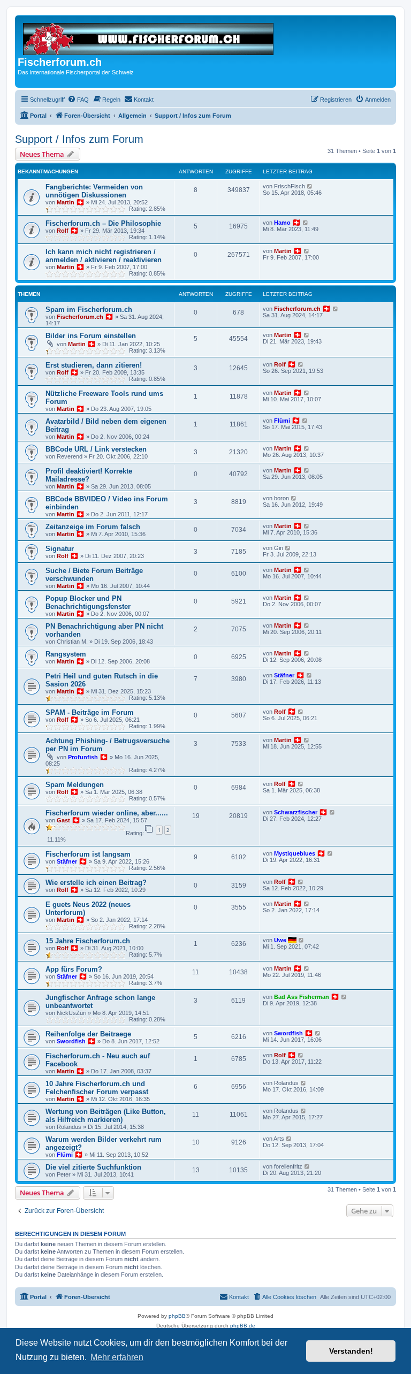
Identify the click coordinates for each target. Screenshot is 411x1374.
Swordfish (71, 1041)
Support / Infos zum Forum (79, 139)
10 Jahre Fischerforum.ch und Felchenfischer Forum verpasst (96, 1088)
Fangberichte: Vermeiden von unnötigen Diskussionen (94, 191)
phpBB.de (242, 1326)
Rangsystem (65, 654)
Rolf (62, 230)
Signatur (59, 549)
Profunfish (83, 757)
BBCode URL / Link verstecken (96, 449)
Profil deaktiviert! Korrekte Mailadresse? (88, 475)
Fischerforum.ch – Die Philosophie (103, 223)
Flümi (282, 420)
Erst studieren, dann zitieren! (93, 365)
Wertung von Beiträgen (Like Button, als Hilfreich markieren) (105, 1116)
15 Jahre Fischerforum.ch (87, 941)
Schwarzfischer (295, 812)
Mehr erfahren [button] (116, 1357)
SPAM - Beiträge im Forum (89, 712)
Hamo (282, 222)
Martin (65, 202)
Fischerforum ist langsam (88, 854)
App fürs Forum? (73, 969)
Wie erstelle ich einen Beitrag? (96, 883)
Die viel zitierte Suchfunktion (93, 1167)
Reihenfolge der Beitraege (88, 1034)
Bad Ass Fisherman (301, 997)
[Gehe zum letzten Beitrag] (310, 186)
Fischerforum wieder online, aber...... (106, 813)
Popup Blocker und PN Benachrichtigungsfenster (88, 602)
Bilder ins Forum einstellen (90, 336)
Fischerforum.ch (80, 317)
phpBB (177, 1316)
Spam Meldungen (74, 785)
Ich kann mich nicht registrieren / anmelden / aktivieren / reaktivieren (103, 256)
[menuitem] (78, 99)
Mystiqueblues (294, 853)
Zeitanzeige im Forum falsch (92, 527)
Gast (63, 820)
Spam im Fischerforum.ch (88, 310)
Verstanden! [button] (351, 1351)
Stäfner (284, 675)
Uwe (280, 940)
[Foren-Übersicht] (149, 37)
